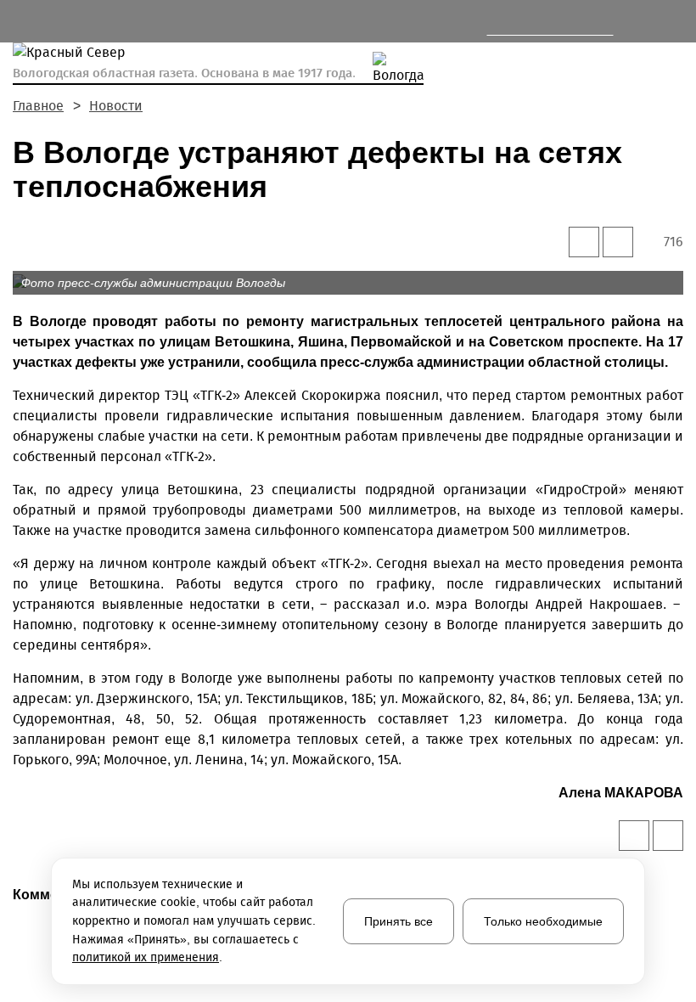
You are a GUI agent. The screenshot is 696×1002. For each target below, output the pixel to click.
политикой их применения (145, 957)
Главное (38, 106)
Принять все (398, 921)
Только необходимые (543, 921)
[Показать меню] (22, 21)
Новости (116, 106)
